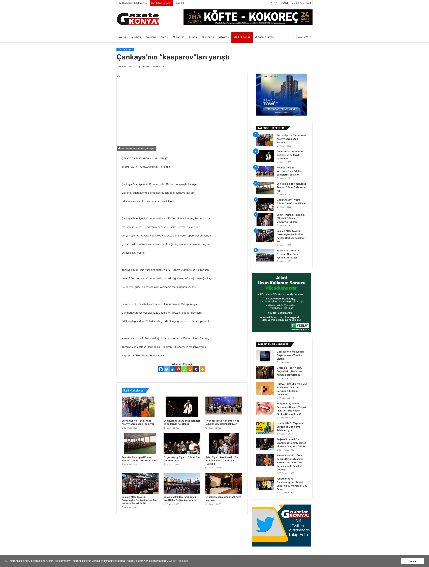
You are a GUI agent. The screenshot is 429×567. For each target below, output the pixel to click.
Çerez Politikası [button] (178, 560)
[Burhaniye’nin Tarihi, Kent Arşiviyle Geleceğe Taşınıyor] (140, 407)
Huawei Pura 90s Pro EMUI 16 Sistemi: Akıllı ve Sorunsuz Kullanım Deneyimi (214, 3)
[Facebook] (161, 369)
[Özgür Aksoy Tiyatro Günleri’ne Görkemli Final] (182, 443)
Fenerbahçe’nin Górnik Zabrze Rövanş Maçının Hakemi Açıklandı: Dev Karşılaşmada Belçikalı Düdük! (290, 462)
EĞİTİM (165, 37)
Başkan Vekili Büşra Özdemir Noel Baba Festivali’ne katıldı (288, 254)
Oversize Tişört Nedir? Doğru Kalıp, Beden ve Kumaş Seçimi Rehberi (289, 371)
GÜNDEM (136, 37)
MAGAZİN (224, 37)
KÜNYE (285, 3)
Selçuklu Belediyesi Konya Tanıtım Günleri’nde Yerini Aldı (291, 187)
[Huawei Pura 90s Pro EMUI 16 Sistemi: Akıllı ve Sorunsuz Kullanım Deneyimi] (265, 388)
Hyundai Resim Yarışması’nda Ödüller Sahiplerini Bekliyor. (289, 171)
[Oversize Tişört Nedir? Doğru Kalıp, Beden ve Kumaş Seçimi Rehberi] (265, 372)
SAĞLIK (179, 37)
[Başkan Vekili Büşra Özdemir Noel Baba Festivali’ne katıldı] (182, 483)
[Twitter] (167, 369)
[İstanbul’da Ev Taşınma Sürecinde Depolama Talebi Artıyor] (265, 428)
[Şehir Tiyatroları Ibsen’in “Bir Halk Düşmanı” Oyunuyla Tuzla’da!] (223, 443)
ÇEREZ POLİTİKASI (301, 3)
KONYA (122, 37)
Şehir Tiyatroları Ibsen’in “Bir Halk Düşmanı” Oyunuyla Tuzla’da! (221, 460)
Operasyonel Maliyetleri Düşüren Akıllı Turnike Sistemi (290, 355)
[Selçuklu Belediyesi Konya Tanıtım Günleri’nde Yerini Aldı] (140, 443)
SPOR (194, 37)
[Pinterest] (178, 369)
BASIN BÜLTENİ (265, 37)
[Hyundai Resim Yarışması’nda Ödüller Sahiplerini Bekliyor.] (223, 407)
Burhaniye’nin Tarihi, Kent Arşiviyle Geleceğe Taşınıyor (291, 139)
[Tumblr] (196, 369)
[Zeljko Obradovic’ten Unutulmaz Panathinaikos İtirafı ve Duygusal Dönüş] (265, 444)
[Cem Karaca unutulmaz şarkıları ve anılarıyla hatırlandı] (182, 407)
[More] (202, 369)
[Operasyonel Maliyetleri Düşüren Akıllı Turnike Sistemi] (265, 356)
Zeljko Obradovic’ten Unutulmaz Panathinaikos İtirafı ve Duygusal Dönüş (291, 443)
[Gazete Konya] (137, 19)
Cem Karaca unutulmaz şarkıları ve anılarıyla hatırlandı (290, 155)
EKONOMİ (151, 37)
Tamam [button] (412, 561)
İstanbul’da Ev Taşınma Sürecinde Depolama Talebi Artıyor (290, 427)
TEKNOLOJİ (208, 37)
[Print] (190, 369)
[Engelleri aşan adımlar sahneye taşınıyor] (223, 483)
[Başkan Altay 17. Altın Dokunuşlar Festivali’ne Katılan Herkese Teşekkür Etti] (140, 483)
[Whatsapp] (184, 369)
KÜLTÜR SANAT (242, 37)
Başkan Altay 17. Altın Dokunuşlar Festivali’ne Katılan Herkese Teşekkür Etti (139, 500)
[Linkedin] (172, 369)
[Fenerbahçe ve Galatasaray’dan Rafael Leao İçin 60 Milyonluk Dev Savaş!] (265, 483)
